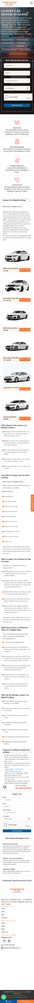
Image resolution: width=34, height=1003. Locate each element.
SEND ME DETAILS (17, 105)
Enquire (26, 1001)
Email (4, 803)
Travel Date (6, 816)
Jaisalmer (4, 917)
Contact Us (4, 932)
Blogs (3, 929)
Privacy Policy (6, 995)
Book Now (25, 270)
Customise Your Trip (32, 503)
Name (4, 797)
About (3, 926)
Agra (2, 914)
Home (3, 923)
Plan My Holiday (17, 831)
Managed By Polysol (22, 997)
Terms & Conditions (17, 995)
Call (9, 1001)
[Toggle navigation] (31, 2)
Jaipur (3, 908)
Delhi (2, 911)
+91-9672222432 (18, 769)
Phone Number (7, 810)
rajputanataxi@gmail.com (11, 948)
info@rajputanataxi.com (14, 771)
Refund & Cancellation (8, 997)
